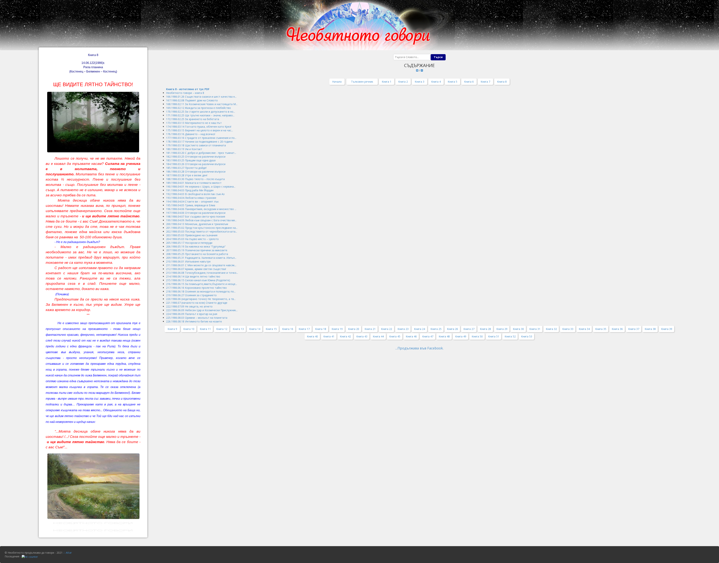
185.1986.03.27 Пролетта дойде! (186, 168)
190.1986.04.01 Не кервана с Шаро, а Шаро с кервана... (200, 186)
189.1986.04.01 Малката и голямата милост (194, 183)
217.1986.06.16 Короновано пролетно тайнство (196, 287)
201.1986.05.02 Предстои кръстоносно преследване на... (201, 228)
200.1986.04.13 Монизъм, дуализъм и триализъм (197, 224)
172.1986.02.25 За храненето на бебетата (192, 119)
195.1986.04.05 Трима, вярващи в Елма (190, 205)
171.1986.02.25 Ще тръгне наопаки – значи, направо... (200, 115)
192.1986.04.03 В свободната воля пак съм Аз (195, 194)
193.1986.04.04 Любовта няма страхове (191, 198)
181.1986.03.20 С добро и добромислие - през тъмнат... (201, 153)
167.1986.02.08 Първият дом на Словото (192, 100)
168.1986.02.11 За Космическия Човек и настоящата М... (201, 104)
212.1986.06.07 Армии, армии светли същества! (196, 269)
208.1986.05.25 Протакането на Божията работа (197, 254)
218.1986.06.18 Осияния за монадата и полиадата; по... (201, 291)
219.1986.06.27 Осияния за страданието (191, 295)
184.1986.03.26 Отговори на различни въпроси (195, 164)
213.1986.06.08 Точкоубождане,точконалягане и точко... (202, 272)
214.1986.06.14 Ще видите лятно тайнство (193, 276)
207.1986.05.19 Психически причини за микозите (196, 250)
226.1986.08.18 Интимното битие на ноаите (194, 321)
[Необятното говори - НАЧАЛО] (359, 25)
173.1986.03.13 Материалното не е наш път (194, 123)
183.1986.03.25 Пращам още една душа (191, 160)
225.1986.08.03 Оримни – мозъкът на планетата (196, 317)
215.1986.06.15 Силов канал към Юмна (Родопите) (198, 280)
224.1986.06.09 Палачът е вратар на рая (191, 314)
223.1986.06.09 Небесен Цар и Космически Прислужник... (202, 310)
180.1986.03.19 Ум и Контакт (184, 149)
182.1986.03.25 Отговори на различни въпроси (195, 156)
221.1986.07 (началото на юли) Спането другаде (196, 302)
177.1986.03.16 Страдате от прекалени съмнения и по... (201, 138)
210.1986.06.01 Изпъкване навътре (188, 261)
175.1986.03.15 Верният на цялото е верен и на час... (199, 130)
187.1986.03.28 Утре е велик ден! (186, 175)
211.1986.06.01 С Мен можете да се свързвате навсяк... (201, 265)
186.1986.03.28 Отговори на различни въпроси (195, 171)
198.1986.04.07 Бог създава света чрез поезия (195, 216)
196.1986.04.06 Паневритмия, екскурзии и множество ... (201, 209)
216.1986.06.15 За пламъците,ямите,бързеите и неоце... (201, 284)
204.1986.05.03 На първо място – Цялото (192, 239)
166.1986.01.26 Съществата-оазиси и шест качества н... (201, 96)
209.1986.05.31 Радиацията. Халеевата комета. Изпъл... (201, 257)
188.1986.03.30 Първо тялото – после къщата (195, 179)
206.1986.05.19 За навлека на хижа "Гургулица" (196, 246)
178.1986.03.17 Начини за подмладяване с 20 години (199, 141)
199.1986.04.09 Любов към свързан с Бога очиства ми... (201, 220)
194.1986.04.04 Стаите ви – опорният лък (192, 201)
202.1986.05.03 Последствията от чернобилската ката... (201, 231)
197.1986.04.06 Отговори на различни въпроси (195, 213)
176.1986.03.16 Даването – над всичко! (190, 134)
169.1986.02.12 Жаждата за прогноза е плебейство (198, 108)
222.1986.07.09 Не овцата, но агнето (189, 306)
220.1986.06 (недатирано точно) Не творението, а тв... (201, 299)
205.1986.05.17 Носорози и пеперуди (189, 242)
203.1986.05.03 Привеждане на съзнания (191, 235)
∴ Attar (67, 552)
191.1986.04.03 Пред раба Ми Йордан (189, 190)
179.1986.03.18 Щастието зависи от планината (196, 145)
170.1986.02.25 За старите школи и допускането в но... (200, 111)
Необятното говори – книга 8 (185, 93)
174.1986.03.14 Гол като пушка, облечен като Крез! (198, 126)
